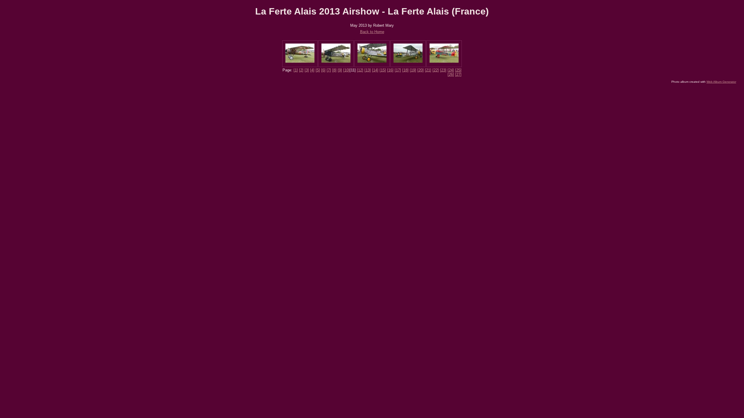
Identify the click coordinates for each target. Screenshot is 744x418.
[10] (346, 70)
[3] (307, 70)
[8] (334, 70)
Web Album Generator (721, 81)
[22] (435, 70)
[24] (451, 70)
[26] (451, 74)
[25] (458, 70)
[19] (413, 70)
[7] (329, 70)
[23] (443, 70)
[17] (398, 70)
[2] (301, 70)
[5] (318, 70)
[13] (367, 70)
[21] (428, 70)
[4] (312, 70)
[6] (323, 70)
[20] (420, 70)
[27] (458, 74)
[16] (390, 70)
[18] (405, 70)
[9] (340, 70)
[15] (383, 70)
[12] (360, 70)
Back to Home (372, 32)
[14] (375, 70)
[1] (296, 70)
